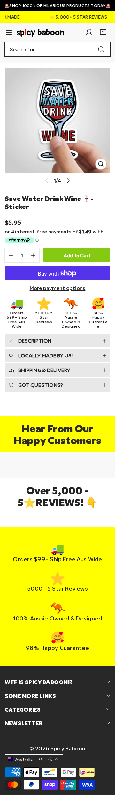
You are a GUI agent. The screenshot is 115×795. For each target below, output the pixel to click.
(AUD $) (34, 759)
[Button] (68, 180)
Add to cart (77, 256)
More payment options (58, 288)
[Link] (40, 32)
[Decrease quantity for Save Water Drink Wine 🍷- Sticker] (9, 255)
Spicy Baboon (68, 748)
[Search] (101, 49)
